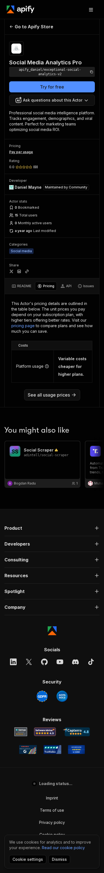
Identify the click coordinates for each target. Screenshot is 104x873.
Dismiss (59, 859)
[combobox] (52, 100)
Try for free (52, 87)
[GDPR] (42, 696)
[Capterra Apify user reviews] (76, 731)
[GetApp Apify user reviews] (20, 731)
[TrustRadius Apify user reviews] (52, 749)
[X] (28, 661)
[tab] (21, 286)
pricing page (23, 325)
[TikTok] (91, 661)
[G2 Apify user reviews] (28, 749)
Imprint (52, 798)
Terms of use (52, 810)
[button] (52, 528)
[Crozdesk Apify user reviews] (76, 749)
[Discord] (75, 661)
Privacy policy (52, 822)
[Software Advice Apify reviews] (45, 731)
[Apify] (20, 9)
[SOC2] (62, 696)
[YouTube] (59, 661)
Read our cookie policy (63, 847)
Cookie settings (27, 859)
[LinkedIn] (13, 661)
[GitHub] (44, 661)
